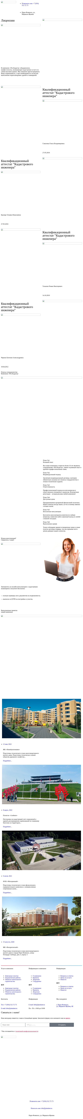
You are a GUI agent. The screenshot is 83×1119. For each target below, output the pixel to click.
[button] (14, 985)
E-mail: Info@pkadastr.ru (9, 1008)
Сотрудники (37, 981)
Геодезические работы (12, 978)
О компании (37, 976)
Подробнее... (7, 761)
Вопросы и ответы (66, 976)
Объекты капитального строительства (13, 980)
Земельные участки (11, 976)
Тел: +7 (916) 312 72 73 (9, 1005)
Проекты (36, 978)
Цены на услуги (66, 978)
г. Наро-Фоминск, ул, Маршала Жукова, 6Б (64, 1005)
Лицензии (36, 979)
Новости (63, 979)
